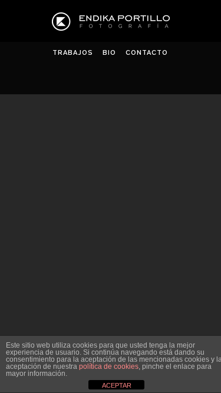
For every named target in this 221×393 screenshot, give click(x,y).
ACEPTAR (116, 385)
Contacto (147, 53)
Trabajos (72, 53)
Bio (109, 53)
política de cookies (108, 366)
